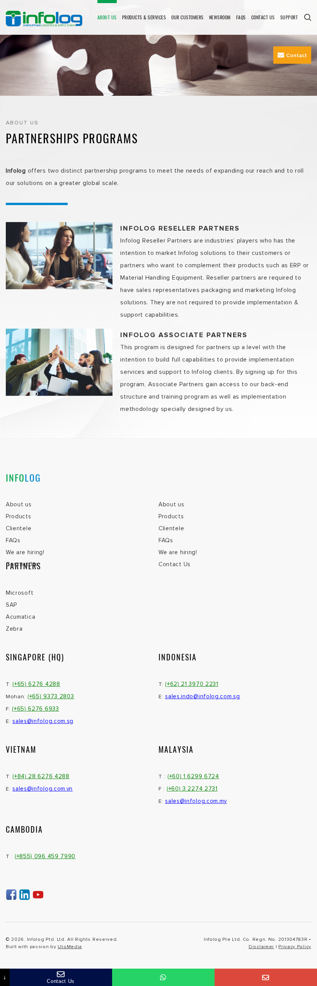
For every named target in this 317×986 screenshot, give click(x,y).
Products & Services (144, 17)
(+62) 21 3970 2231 (191, 684)
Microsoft (19, 592)
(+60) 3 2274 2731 (192, 788)
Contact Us (263, 17)
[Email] (266, 977)
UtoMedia (70, 947)
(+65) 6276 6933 (35, 708)
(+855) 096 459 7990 (45, 856)
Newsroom (220, 17)
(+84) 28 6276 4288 (41, 776)
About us (107, 17)
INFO (23, 477)
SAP (11, 604)
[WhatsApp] (163, 977)
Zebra (14, 628)
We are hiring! (25, 552)
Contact (296, 55)
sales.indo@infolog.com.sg (202, 696)
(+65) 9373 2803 (50, 696)
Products (18, 516)
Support (289, 17)
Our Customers (187, 17)
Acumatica (20, 616)
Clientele (18, 528)
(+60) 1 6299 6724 (193, 776)
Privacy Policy (294, 947)
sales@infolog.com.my (196, 801)
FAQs (241, 17)
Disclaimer (261, 947)
